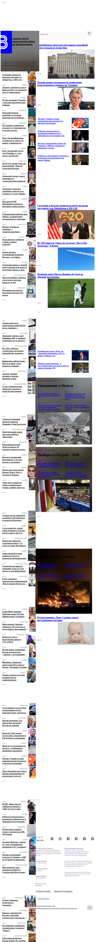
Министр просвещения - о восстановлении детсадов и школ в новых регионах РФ (53, 365)
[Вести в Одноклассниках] (84, 838)
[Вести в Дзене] (52, 838)
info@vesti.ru (38, 870)
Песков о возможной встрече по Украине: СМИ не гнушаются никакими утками (52, 145)
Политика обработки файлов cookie (45, 906)
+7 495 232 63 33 (40, 878)
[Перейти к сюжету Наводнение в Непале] (64, 428)
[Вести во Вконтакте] (76, 838)
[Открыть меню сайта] (89, 33)
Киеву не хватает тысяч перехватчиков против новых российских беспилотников (19, 41)
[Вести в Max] (60, 838)
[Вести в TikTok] (92, 838)
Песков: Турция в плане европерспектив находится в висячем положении (50, 121)
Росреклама (38, 885)
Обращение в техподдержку (63, 891)
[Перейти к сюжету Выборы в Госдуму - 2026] (64, 496)
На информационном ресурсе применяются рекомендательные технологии (56, 908)
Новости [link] (44, 34)
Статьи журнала (43, 899)
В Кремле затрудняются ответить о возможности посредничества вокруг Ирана (53, 158)
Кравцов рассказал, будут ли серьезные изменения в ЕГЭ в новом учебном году (51, 353)
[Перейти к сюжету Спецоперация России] (64, 597)
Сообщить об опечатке (43, 891)
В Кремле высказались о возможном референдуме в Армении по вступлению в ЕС (51, 133)
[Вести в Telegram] (68, 838)
